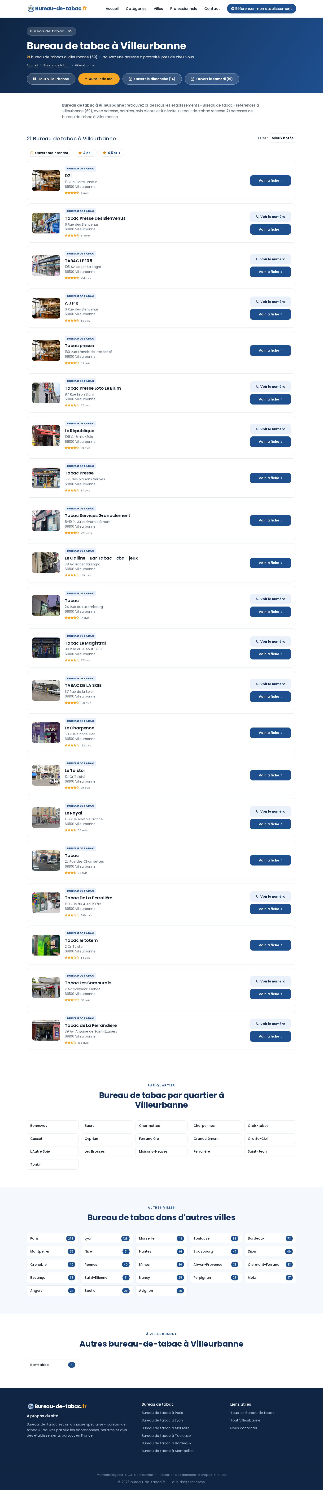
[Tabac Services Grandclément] (46, 520)
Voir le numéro (272, 216)
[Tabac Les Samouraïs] (46, 987)
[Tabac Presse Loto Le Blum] (46, 393)
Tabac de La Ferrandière (91, 1025)
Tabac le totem (81, 940)
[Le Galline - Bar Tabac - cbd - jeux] (46, 562)
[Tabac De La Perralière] (46, 902)
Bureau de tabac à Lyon (162, 1420)
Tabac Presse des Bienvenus (95, 218)
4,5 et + (114, 153)
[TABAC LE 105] (46, 265)
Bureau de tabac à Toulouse (166, 1435)
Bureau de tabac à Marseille (166, 1428)
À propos (205, 1475)
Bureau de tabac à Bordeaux (166, 1443)
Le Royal (73, 813)
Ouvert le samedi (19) (214, 79)
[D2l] (46, 180)
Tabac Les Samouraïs (88, 983)
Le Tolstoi (75, 770)
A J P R (71, 303)
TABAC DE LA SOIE (83, 685)
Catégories (136, 8)
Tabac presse (79, 346)
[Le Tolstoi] (46, 775)
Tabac (72, 600)
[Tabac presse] (46, 350)
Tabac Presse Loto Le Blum (93, 388)
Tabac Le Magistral (85, 643)
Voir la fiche (269, 180)
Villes (158, 8)
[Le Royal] (46, 817)
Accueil (112, 8)
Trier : (263, 138)
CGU (128, 1475)
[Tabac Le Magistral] (46, 647)
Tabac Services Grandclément (97, 515)
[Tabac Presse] (46, 478)
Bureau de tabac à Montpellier (168, 1450)
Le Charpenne (79, 728)
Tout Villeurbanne (53, 79)
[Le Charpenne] (46, 732)
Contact (212, 8)
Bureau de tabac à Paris (162, 1412)
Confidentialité (145, 1475)
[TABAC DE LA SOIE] (46, 690)
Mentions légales (110, 1475)
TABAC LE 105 (78, 261)
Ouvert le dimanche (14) (154, 79)
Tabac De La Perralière (88, 898)
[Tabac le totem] (46, 945)
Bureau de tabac (57, 65)
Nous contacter (243, 1428)
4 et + (88, 153)
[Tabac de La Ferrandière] (46, 1030)
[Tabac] (46, 605)
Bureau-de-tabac (61, 8)
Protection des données (177, 1475)
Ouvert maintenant (52, 153)
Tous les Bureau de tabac (252, 1412)
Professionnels (183, 8)
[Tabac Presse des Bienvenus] (46, 223)
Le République (79, 431)
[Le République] (46, 435)
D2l (68, 176)
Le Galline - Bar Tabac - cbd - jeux (101, 558)
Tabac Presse (79, 473)
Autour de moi (101, 79)
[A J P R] (46, 308)
